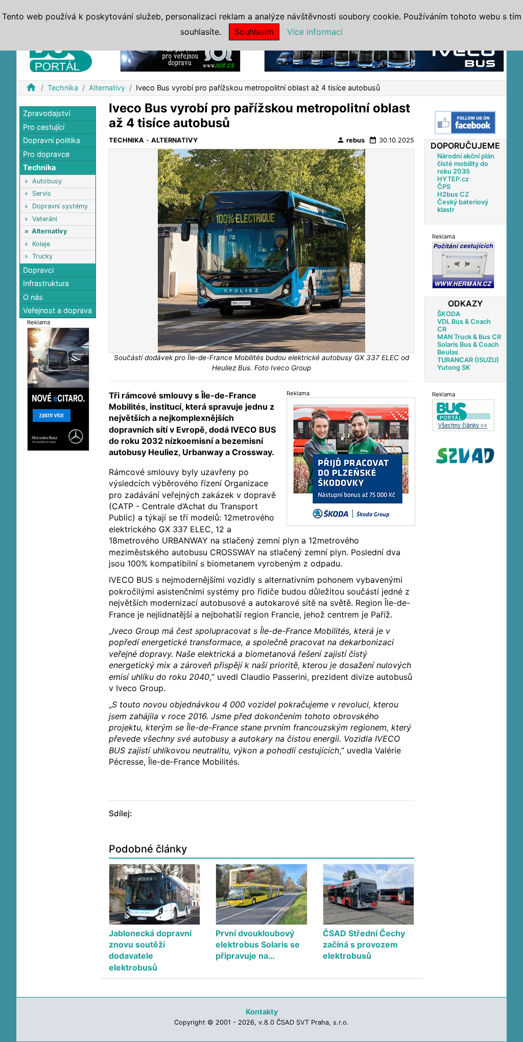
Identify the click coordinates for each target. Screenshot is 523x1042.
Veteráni (44, 219)
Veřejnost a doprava (57, 310)
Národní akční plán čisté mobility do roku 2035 (465, 163)
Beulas (447, 352)
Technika (62, 87)
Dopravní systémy (60, 206)
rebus (351, 140)
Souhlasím (254, 32)
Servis (41, 193)
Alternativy (107, 87)
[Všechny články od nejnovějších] (463, 415)
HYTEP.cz (453, 179)
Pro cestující (43, 127)
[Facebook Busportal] (465, 122)
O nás (33, 297)
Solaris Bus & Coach (468, 344)
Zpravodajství (46, 113)
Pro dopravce (46, 154)
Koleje (41, 244)
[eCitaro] (58, 388)
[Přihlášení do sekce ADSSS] (465, 455)
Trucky (42, 256)
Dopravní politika (51, 140)
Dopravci (38, 270)
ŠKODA (448, 314)
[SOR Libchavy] (180, 55)
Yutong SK (453, 367)
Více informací (315, 32)
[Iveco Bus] (384, 55)
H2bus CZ (453, 194)
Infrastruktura (46, 283)
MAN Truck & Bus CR (469, 337)
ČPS (443, 187)
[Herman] (463, 265)
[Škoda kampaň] (351, 461)
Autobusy (47, 181)
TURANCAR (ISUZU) (468, 360)
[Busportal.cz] (61, 53)
